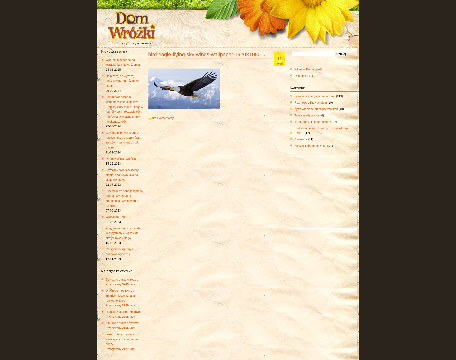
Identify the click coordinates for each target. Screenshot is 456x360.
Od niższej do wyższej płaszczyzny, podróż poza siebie (122, 81)
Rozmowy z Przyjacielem (310, 102)
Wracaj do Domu (116, 217)
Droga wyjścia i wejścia (121, 159)
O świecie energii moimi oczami (314, 96)
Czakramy (301, 139)
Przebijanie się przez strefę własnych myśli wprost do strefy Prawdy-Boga (123, 233)
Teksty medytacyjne (307, 115)
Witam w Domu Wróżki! (309, 69)
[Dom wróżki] (131, 36)
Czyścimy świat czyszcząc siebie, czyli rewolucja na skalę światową (122, 174)
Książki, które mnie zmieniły (312, 146)
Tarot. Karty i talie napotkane (312, 122)
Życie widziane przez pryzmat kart (316, 109)
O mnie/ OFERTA (305, 76)
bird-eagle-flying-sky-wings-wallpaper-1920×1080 (204, 54)
